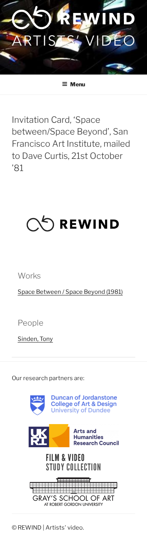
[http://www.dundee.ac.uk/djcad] (74, 404)
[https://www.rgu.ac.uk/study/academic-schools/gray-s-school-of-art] (73, 492)
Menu (77, 84)
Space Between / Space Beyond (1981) (70, 291)
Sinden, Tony (35, 338)
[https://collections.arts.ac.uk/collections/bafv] (73, 462)
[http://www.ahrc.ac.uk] (74, 435)
